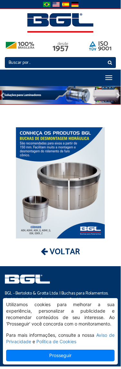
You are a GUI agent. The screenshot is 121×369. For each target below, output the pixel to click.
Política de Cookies (56, 341)
